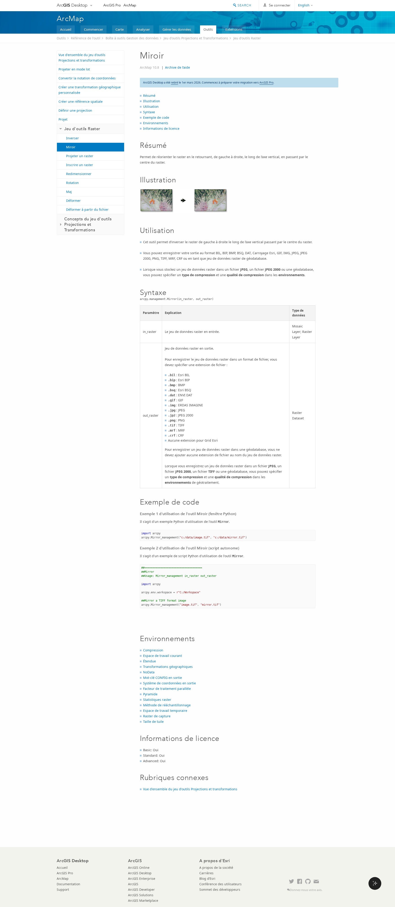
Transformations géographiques (168, 666)
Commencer (93, 29)
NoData (149, 672)
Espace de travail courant (162, 655)
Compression (153, 650)
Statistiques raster (157, 699)
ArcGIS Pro (112, 5)
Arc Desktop (72, 5)
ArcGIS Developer (141, 889)
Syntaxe (149, 112)
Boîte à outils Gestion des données (132, 38)
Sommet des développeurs (219, 889)
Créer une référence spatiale (81, 101)
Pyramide (150, 694)
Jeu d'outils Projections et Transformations (196, 38)
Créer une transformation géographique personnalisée (90, 90)
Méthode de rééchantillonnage (167, 705)
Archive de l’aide (177, 67)
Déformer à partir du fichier (87, 209)
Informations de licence (161, 128)
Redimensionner (78, 174)
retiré (174, 82)
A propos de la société (216, 867)
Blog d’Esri (207, 878)
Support (63, 889)
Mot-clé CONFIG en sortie (162, 677)
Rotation (72, 183)
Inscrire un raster (79, 165)
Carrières (206, 873)
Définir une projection (75, 110)
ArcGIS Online (138, 867)
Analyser (143, 29)
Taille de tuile (153, 721)
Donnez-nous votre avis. (306, 890)
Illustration (151, 101)
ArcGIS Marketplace (143, 900)
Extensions (233, 29)
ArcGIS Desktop (140, 873)
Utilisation (151, 106)
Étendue (149, 661)
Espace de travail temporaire (165, 710)
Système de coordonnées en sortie (169, 683)
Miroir (70, 147)
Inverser (72, 138)
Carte (119, 29)
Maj (69, 191)
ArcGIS (133, 884)
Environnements (155, 123)
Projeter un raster (79, 156)
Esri (328, 5)
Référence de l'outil (85, 38)
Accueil (65, 29)
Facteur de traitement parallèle (167, 688)
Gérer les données (177, 29)
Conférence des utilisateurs (220, 884)
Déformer (73, 200)
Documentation (68, 884)
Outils (208, 29)
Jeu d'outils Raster (247, 38)
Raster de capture (157, 716)
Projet (63, 119)
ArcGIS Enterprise (141, 878)
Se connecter (279, 5)
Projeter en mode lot (74, 69)
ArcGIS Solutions (140, 895)
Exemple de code (156, 117)
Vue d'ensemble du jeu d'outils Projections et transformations (82, 57)
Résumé (149, 95)
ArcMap (129, 5)
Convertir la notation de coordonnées (87, 78)
